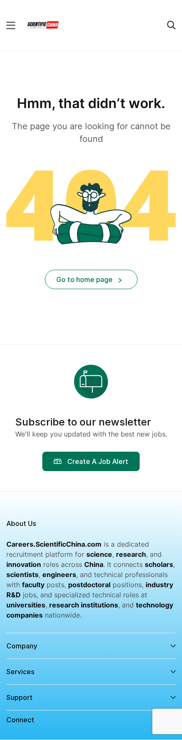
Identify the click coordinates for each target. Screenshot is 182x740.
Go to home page (85, 279)
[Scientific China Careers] (43, 24)
